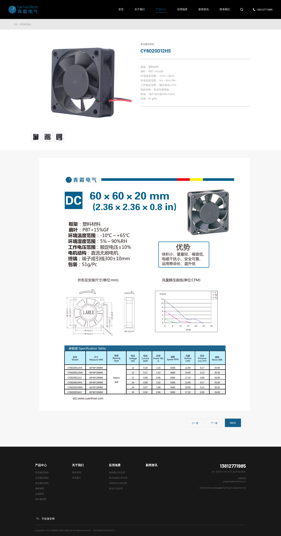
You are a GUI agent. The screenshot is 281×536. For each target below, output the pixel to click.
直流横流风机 (42, 483)
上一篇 (195, 422)
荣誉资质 (76, 472)
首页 (121, 9)
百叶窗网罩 (41, 499)
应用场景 (182, 9)
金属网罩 (39, 493)
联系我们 (225, 9)
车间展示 (76, 477)
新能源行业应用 (117, 472)
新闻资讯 (203, 9)
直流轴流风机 (25, 24)
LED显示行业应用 (118, 483)
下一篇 (214, 422)
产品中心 (161, 9)
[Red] (36, 141)
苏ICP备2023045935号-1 (105, 530)
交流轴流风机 (42, 477)
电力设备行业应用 (118, 477)
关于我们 (139, 9)
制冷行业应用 (116, 488)
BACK (233, 422)
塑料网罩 (39, 488)
